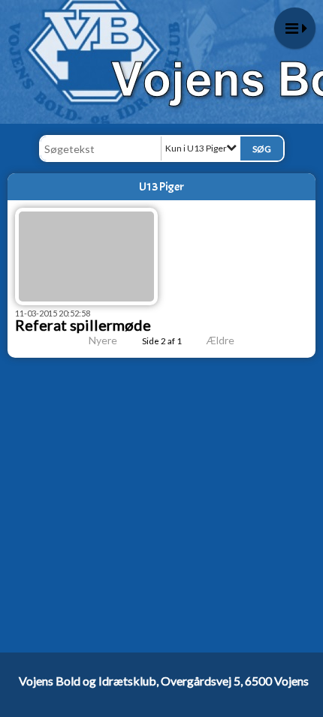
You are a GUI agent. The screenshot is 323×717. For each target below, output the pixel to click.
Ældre (222, 340)
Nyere (102, 340)
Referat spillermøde (83, 325)
